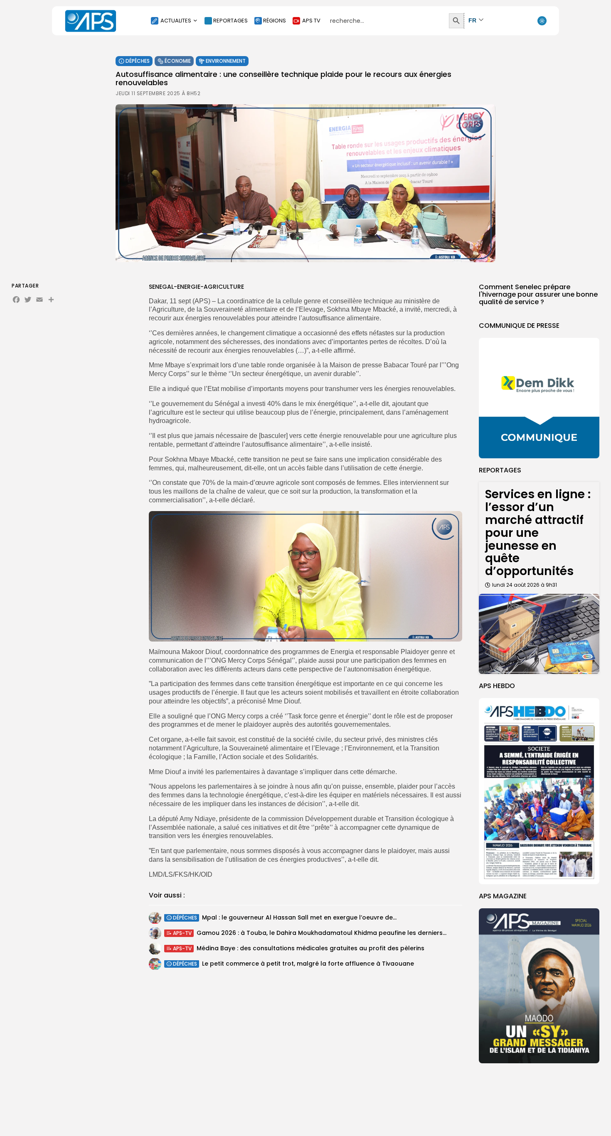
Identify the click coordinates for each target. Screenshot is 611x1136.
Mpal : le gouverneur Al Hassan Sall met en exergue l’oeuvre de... (299, 918)
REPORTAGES (230, 21)
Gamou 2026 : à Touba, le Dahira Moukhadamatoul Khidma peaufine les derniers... (321, 933)
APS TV (311, 21)
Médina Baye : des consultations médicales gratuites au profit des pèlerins (310, 948)
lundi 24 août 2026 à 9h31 (524, 585)
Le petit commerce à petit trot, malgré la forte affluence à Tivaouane (308, 964)
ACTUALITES (175, 21)
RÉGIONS (274, 21)
